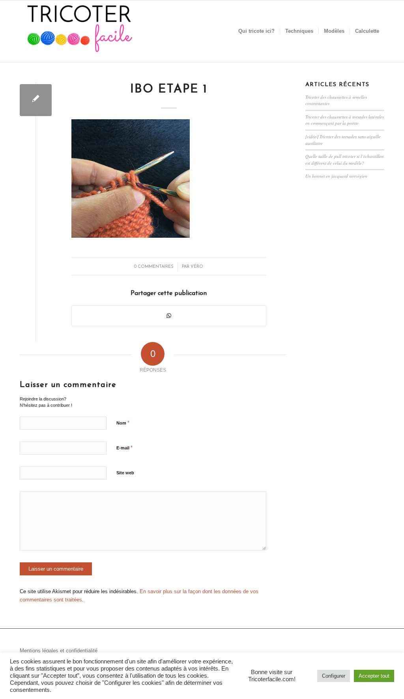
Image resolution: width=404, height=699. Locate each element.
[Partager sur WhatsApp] (169, 316)
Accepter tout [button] (374, 676)
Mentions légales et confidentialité (58, 651)
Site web (125, 472)
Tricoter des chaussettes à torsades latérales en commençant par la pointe (344, 120)
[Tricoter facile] (79, 31)
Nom (122, 423)
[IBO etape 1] (36, 100)
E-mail (124, 448)
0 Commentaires (154, 267)
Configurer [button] (333, 676)
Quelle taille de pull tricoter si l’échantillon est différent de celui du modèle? (344, 159)
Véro (197, 267)
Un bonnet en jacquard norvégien (336, 176)
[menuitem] (256, 31)
